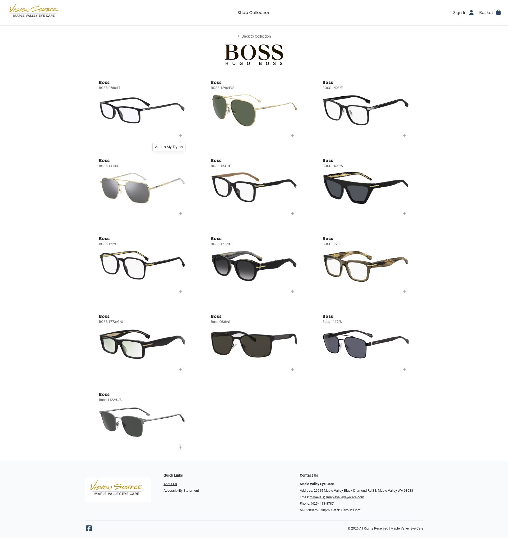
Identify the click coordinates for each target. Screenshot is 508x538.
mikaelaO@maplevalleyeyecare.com (337, 497)
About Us (170, 484)
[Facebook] (89, 530)
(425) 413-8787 (322, 503)
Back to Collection (256, 36)
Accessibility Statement (181, 490)
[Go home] (66, 12)
